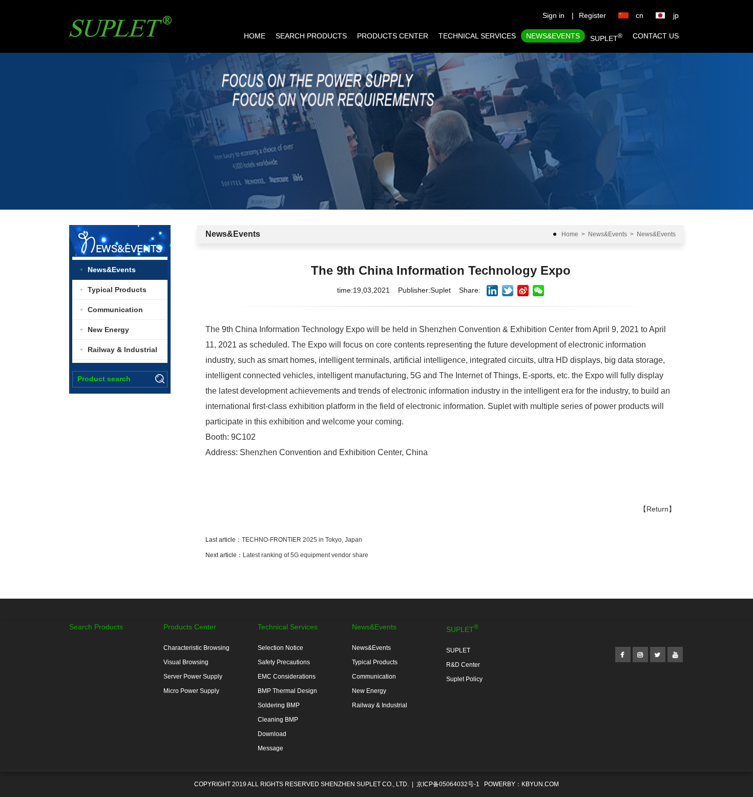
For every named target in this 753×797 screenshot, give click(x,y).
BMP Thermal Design (287, 690)
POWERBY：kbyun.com (521, 784)
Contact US (656, 36)
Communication (115, 309)
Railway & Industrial (122, 349)
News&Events (553, 36)
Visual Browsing (185, 662)
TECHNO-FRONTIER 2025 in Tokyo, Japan (302, 539)
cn (639, 15)
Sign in (553, 15)
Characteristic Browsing (196, 647)
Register (592, 15)
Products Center (392, 36)
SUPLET (606, 37)
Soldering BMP (279, 705)
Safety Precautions (284, 662)
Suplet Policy (464, 679)
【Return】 (657, 509)
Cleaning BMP (278, 719)
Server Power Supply (192, 676)
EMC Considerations (287, 676)
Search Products (311, 36)
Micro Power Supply (191, 690)
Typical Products (117, 289)
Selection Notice (280, 647)
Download (272, 734)
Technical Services (477, 36)
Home (254, 36)
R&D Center (463, 664)
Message (270, 748)
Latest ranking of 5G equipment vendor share (305, 555)
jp (676, 15)
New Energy (108, 329)
